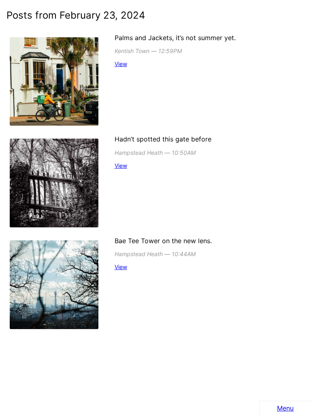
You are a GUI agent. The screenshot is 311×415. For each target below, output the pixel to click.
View (121, 63)
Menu (285, 408)
